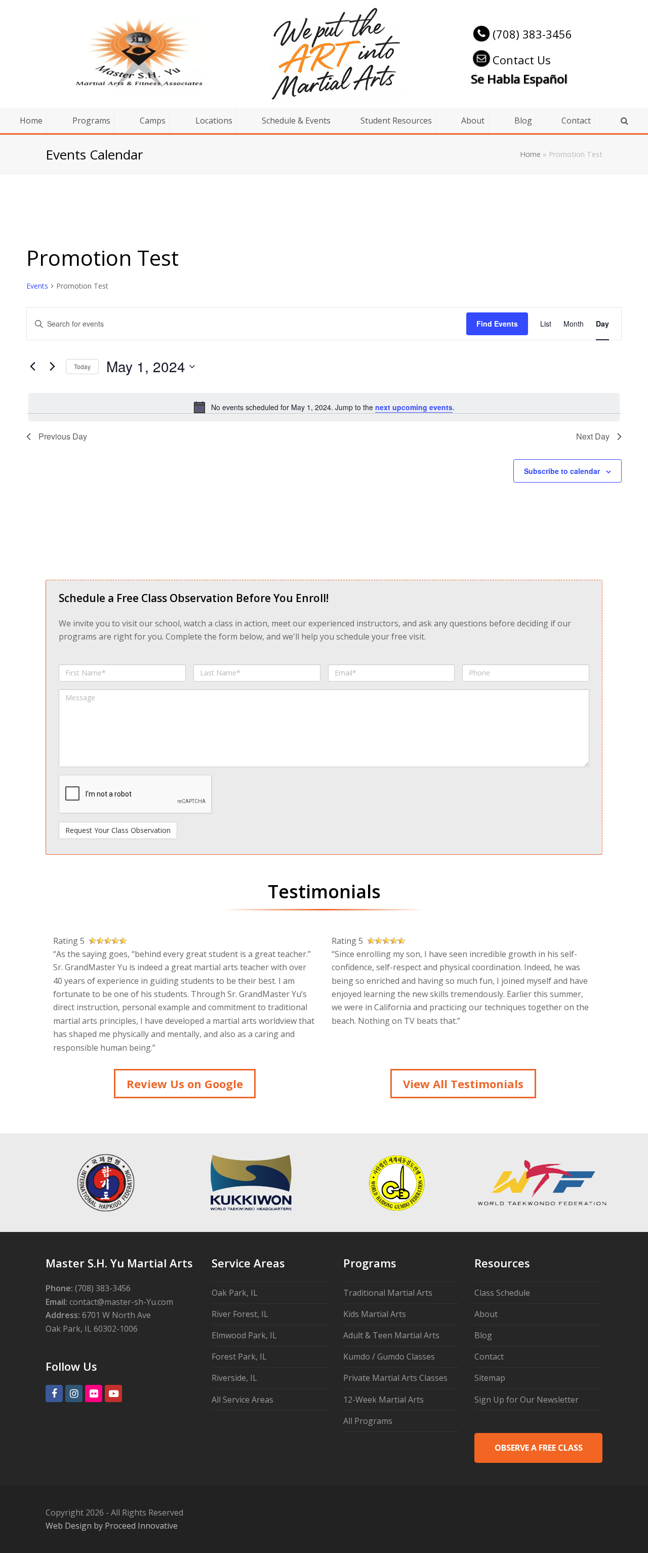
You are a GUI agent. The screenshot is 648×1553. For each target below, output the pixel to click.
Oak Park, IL (235, 1292)
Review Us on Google (185, 1083)
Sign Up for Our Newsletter (526, 1399)
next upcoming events (414, 407)
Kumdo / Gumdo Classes (389, 1356)
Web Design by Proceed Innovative (112, 1525)
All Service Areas (242, 1399)
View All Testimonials (463, 1083)
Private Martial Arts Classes (395, 1377)
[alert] (324, 407)
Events (37, 286)
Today (82, 366)
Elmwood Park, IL (244, 1335)
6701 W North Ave (116, 1315)
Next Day (593, 436)
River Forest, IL (240, 1314)
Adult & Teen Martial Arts (391, 1335)
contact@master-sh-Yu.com (121, 1301)
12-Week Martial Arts (383, 1399)
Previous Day (62, 436)
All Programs (367, 1420)
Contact (489, 1356)
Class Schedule (502, 1292)
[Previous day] (32, 367)
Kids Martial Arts (374, 1314)
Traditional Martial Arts (387, 1292)
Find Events (497, 323)
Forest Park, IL (239, 1356)
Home (530, 154)
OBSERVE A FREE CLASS (539, 1447)
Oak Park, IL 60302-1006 (92, 1328)
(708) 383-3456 (532, 34)
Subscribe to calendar (562, 471)
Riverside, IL (234, 1377)
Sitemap (489, 1377)
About (486, 1314)
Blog (483, 1335)
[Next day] (52, 367)
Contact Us (522, 59)
